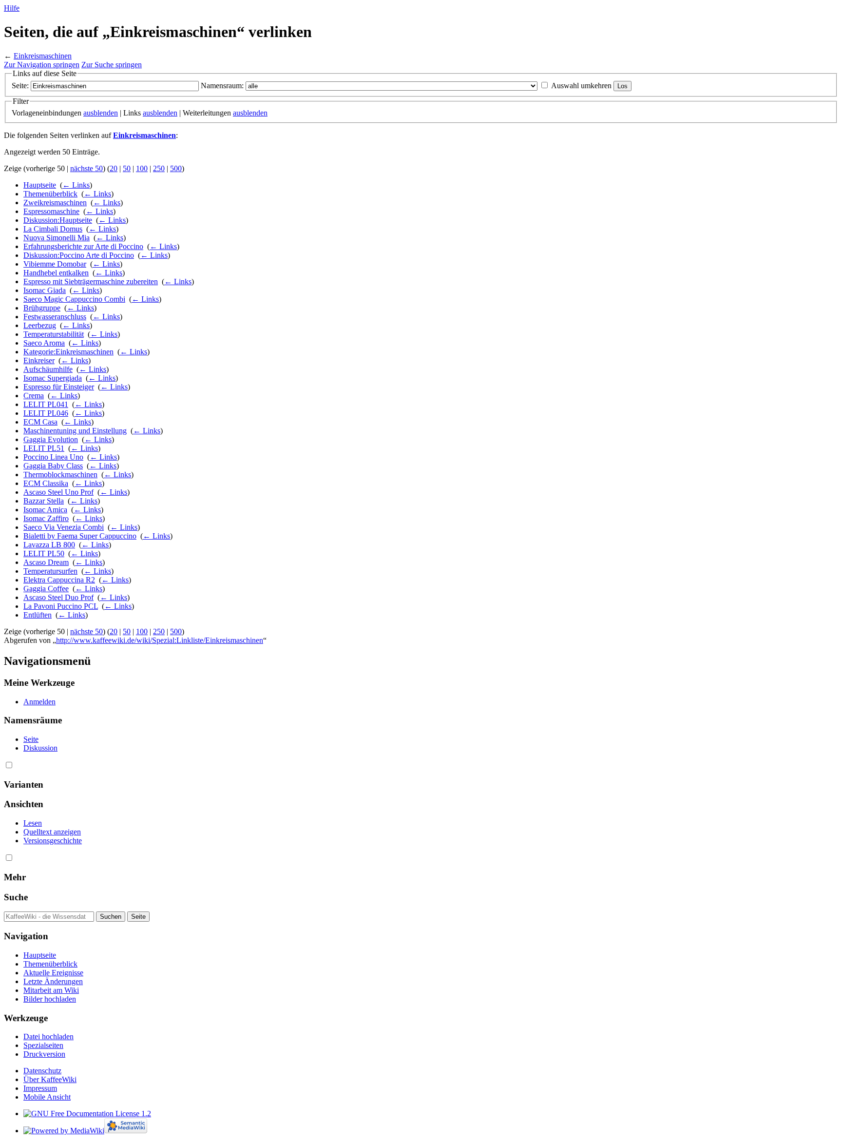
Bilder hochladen (49, 999)
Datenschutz (42, 1070)
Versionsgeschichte (52, 840)
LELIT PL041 (45, 404)
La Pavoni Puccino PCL (60, 606)
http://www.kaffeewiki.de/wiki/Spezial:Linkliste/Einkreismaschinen (159, 640)
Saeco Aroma (44, 343)
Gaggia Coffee (46, 588)
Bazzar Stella (43, 501)
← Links (76, 185)
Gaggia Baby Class (53, 466)
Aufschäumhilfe (48, 369)
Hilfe (11, 8)
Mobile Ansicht (47, 1097)
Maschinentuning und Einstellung (75, 430)
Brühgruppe (41, 308)
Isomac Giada (44, 290)
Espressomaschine (51, 211)
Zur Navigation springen (41, 64)
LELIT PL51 (43, 448)
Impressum (40, 1088)
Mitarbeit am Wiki (51, 990)
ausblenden (100, 113)
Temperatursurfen (50, 571)
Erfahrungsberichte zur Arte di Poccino (83, 246)
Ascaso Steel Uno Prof (58, 492)
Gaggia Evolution (50, 439)
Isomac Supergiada (52, 378)
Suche (16, 897)
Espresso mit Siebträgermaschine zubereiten (90, 281)
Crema (33, 395)
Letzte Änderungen (53, 981)
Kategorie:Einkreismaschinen (68, 352)
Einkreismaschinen (43, 56)
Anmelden (39, 701)
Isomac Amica (45, 509)
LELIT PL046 (45, 413)
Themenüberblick (50, 194)
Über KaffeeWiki (50, 1079)
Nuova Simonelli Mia (56, 237)
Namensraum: (222, 85)
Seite (30, 739)
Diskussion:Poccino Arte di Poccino (78, 255)
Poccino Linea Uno (53, 457)
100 (142, 168)
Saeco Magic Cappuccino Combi (74, 299)
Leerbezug (39, 325)
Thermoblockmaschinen (60, 474)
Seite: (20, 85)
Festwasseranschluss (54, 316)
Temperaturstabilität (53, 334)
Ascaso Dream (46, 562)
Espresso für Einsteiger (58, 387)
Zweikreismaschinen (55, 202)
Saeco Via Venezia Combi (63, 527)
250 (159, 168)
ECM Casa (40, 422)
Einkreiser (39, 360)
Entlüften (37, 615)
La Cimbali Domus (52, 229)
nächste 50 (86, 168)
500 (176, 168)
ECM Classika (45, 483)
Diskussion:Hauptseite (57, 220)
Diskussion (40, 748)
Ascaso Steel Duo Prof (58, 597)
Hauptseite (39, 185)
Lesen (32, 823)
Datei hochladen (48, 1036)
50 (127, 168)
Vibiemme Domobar (54, 264)
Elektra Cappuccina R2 (59, 580)
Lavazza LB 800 (49, 545)
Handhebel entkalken (56, 273)
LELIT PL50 (43, 553)
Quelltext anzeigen (52, 832)
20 (113, 168)
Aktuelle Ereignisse (53, 973)
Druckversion (44, 1054)
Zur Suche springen (111, 64)
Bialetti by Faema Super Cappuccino (79, 536)
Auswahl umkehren (581, 85)
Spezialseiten (43, 1045)
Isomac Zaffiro (46, 518)
